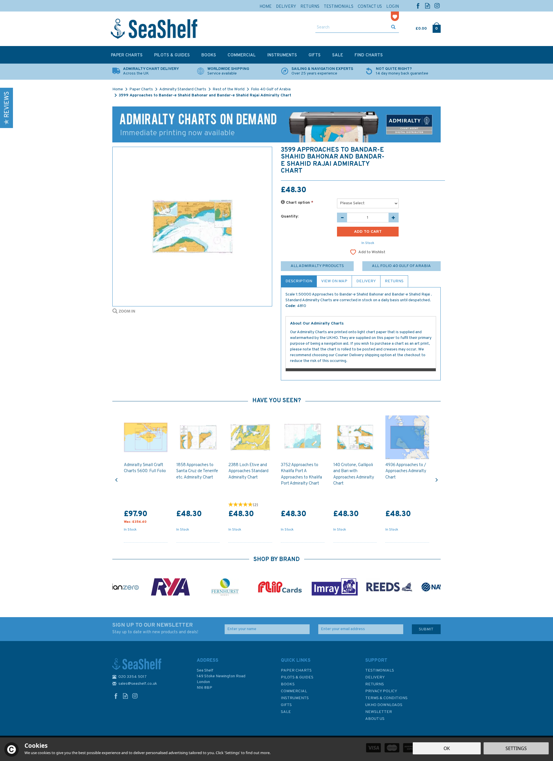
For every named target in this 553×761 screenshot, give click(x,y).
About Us (375, 718)
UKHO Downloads (383, 705)
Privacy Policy (381, 691)
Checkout (436, 27)
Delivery (366, 281)
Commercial (294, 691)
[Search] (393, 27)
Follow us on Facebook (418, 5)
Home (266, 6)
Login (392, 6)
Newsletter (378, 711)
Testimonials (379, 670)
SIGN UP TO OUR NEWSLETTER (155, 628)
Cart (416, 27)
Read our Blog (427, 5)
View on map (334, 281)
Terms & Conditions (386, 698)
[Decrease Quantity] (342, 217)
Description (298, 281)
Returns (394, 281)
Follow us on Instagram (437, 5)
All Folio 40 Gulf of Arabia (401, 266)
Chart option (299, 202)
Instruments (295, 698)
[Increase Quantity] (394, 217)
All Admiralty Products (317, 266)
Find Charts (369, 55)
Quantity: (290, 216)
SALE (286, 711)
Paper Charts (296, 670)
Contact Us (370, 6)
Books (288, 684)
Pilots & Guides (297, 677)
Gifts (286, 705)
